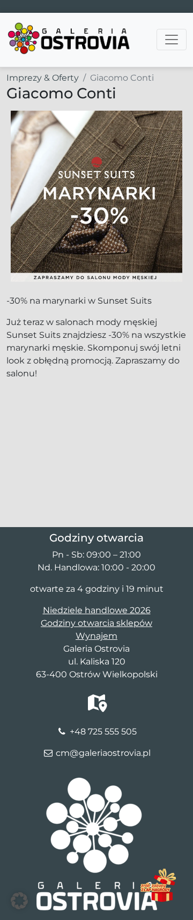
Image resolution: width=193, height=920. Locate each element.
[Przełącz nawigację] (172, 39)
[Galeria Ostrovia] (69, 26)
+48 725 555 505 (103, 731)
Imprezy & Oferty (42, 78)
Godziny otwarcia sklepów (96, 623)
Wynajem (96, 636)
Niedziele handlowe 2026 (97, 610)
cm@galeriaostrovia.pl (103, 753)
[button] (19, 901)
